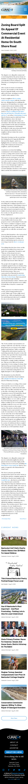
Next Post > (23, 518)
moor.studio (11, 779)
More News (14, 718)
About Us (14, 742)
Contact (14, 745)
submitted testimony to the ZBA (13, 378)
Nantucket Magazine (18, 773)
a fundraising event (19, 115)
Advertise (14, 748)
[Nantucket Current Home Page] (7, 9)
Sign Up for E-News (14, 752)
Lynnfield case (5, 480)
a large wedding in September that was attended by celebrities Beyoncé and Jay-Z (13, 113)
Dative (18, 779)
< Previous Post (5, 518)
